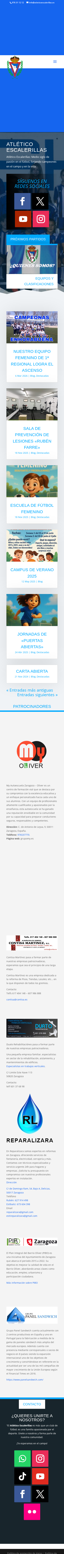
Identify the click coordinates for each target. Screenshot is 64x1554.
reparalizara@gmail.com (19, 1212)
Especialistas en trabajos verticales (25, 1066)
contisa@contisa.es (16, 999)
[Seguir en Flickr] (32, 1512)
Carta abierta (32, 671)
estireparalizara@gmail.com (21, 1215)
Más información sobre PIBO (22, 1282)
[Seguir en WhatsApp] (22, 1458)
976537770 (23, 834)
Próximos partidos (28, 239)
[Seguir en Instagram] (41, 219)
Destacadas (42, 375)
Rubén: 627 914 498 (17, 1200)
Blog (32, 375)
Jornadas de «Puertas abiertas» (32, 640)
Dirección (11, 1182)
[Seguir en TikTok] (22, 1476)
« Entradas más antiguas (29, 690)
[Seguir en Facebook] (22, 201)
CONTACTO (32, 1404)
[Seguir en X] (40, 201)
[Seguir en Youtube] (23, 219)
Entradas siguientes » (37, 694)
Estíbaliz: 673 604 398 (18, 1204)
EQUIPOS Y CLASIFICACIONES (38, 281)
